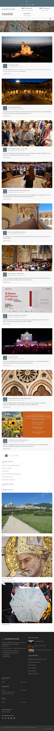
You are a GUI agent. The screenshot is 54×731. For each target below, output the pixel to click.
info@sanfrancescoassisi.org (27, 10)
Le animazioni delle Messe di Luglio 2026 (19, 190)
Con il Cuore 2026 (12, 356)
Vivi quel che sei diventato (8, 479)
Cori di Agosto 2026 (13, 65)
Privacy (44, 728)
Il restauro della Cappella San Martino (11, 474)
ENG (27, 1)
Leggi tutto (6, 73)
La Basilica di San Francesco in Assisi (37, 659)
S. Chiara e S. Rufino (7, 468)
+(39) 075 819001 (27, 15)
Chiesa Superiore (32, 668)
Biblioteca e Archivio (33, 673)
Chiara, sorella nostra (7, 476)
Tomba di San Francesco (34, 662)
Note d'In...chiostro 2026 (14, 107)
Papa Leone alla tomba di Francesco (11, 465)
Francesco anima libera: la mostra (17, 232)
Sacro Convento (32, 670)
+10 (16, 455)
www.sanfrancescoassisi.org (11, 652)
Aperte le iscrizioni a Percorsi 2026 (17, 315)
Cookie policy (49, 728)
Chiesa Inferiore (32, 665)
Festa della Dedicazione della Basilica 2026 (19, 398)
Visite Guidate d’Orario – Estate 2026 (17, 148)
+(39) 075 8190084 (44, 10)
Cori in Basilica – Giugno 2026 (16, 273)
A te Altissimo (5, 471)
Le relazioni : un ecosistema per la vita (18, 440)
